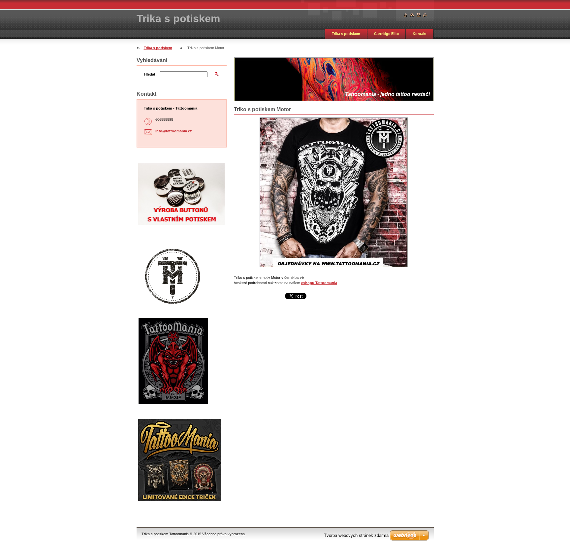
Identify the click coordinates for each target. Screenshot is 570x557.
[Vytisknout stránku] (419, 15)
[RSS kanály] (425, 15)
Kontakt (420, 34)
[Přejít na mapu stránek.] (412, 15)
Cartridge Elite (386, 34)
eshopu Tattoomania (319, 283)
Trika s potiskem (346, 34)
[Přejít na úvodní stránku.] (405, 15)
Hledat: (150, 74)
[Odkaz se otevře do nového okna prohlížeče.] (334, 192)
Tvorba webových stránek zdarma (356, 535)
